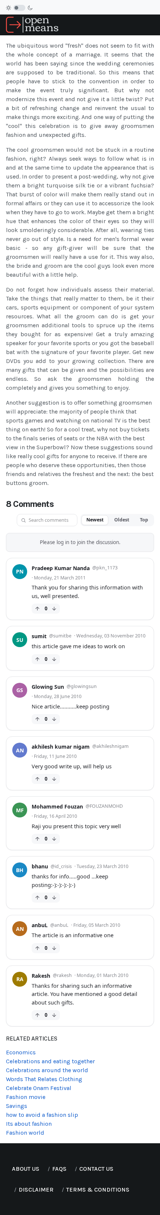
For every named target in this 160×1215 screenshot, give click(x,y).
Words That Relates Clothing (44, 1079)
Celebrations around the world (47, 1070)
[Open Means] (32, 24)
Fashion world (25, 1132)
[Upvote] (37, 608)
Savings (16, 1105)
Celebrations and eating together (50, 1061)
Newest (94, 520)
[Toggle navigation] (151, 25)
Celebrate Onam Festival (38, 1088)
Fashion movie (25, 1096)
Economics (21, 1052)
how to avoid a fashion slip (42, 1114)
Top (144, 520)
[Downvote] (54, 608)
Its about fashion (29, 1123)
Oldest (121, 520)
